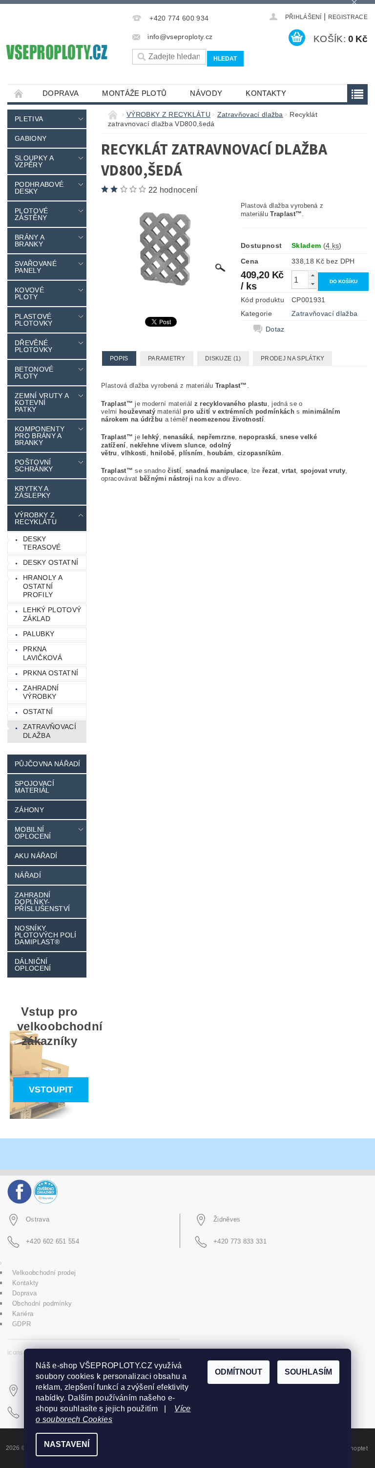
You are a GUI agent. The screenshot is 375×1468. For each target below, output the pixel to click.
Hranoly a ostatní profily (42, 586)
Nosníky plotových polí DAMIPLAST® (45, 935)
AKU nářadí (36, 856)
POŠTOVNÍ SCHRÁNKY (34, 465)
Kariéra (22, 1313)
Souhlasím (308, 1372)
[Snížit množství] (312, 284)
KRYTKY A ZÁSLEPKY (33, 492)
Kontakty (266, 93)
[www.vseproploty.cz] (56, 52)
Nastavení (66, 1444)
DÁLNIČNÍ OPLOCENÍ (33, 964)
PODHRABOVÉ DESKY (39, 187)
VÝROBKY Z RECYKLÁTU (36, 518)
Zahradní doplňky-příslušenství (42, 901)
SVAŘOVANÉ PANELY (36, 267)
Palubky (38, 634)
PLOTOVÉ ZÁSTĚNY (31, 214)
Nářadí (28, 875)
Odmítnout (238, 1372)
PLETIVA (29, 119)
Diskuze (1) (223, 358)
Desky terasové (42, 543)
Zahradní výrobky (41, 692)
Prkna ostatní (50, 673)
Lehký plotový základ (52, 614)
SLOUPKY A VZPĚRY (34, 161)
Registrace (348, 17)
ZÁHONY (29, 810)
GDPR (21, 1324)
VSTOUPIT (51, 1089)
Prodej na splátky (292, 358)
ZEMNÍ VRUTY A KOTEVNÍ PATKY (41, 402)
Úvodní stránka (19, 93)
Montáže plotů (134, 93)
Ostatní (38, 711)
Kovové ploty (29, 293)
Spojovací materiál (34, 786)
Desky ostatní (50, 562)
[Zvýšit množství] (312, 275)
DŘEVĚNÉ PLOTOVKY (34, 346)
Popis (119, 358)
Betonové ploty (34, 372)
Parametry (167, 358)
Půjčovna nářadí (48, 764)
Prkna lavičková (42, 653)
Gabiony (30, 138)
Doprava (60, 93)
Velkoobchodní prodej (44, 1272)
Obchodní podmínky (42, 1303)
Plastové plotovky (34, 319)
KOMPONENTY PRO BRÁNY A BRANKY (39, 435)
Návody (206, 93)
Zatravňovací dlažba (49, 731)
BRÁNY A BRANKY (29, 240)
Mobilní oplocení (33, 832)
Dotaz (275, 329)
